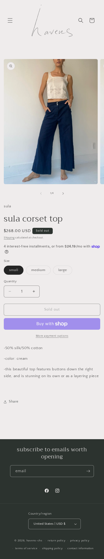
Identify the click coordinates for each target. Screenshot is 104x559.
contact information (80, 548)
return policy (56, 540)
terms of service (26, 548)
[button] (10, 20)
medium (41, 271)
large (65, 271)
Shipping (9, 237)
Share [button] (13, 402)
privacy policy (80, 540)
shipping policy (52, 548)
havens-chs (34, 540)
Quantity (10, 281)
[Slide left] (40, 193)
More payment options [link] (52, 336)
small (16, 271)
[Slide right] (63, 193)
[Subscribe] (88, 471)
